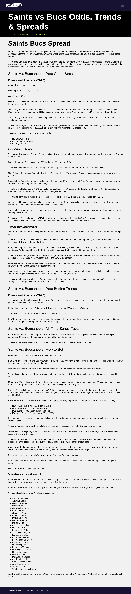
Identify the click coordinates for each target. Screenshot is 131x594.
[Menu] (122, 5)
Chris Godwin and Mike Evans (36, 263)
